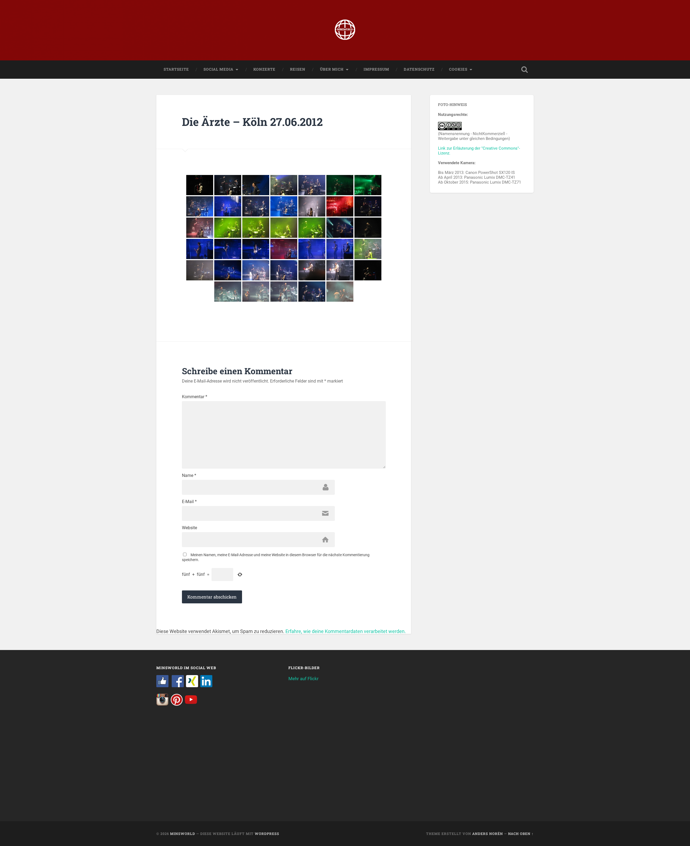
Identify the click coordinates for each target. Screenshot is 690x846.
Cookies (458, 69)
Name (189, 475)
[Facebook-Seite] (162, 685)
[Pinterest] (177, 704)
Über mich (332, 69)
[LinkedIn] (206, 685)
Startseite (176, 69)
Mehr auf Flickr (303, 678)
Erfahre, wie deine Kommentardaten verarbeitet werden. (345, 631)
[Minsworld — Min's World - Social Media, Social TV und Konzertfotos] (345, 30)
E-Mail (189, 502)
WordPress (267, 833)
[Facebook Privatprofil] (178, 685)
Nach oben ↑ (521, 833)
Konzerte (264, 69)
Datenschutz (419, 69)
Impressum (376, 69)
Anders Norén (487, 833)
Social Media (218, 69)
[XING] (192, 685)
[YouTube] (191, 704)
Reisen (297, 69)
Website (189, 528)
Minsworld (182, 833)
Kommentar (194, 397)
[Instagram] (162, 704)
